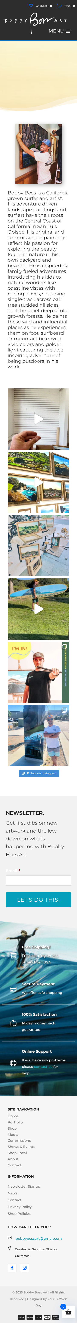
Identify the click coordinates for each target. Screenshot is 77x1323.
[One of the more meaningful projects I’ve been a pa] (38, 609)
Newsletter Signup (24, 1186)
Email (13, 870)
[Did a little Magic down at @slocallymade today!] (38, 419)
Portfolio (15, 1122)
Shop (12, 1128)
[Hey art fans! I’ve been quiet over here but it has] (38, 482)
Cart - (69, 6)
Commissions (19, 1141)
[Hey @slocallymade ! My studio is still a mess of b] (38, 545)
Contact (15, 1165)
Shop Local (17, 1153)
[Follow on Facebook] (12, 1267)
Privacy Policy (20, 1207)
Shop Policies (19, 1214)
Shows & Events (21, 1147)
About (13, 1159)
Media (13, 1135)
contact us (43, 1067)
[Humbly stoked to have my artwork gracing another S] (38, 735)
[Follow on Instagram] (24, 1267)
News (12, 1193)
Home (13, 1116)
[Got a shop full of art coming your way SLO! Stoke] (38, 672)
